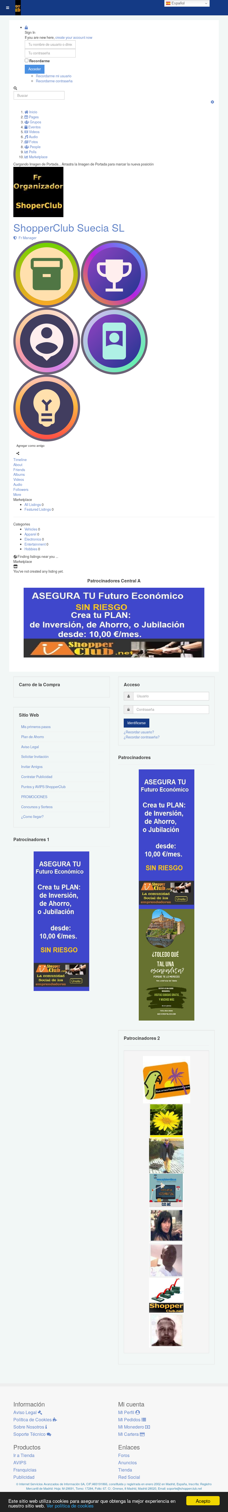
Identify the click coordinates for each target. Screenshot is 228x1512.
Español (177, 3)
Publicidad (23, 1477)
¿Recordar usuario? (139, 732)
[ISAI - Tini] (166, 1225)
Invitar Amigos (32, 766)
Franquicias (24, 1470)
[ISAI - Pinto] (166, 1260)
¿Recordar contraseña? (142, 737)
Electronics (33, 539)
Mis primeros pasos (36, 726)
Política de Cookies (33, 1419)
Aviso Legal (30, 746)
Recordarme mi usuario (53, 75)
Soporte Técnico (30, 1434)
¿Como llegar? (32, 816)
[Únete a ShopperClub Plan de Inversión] (114, 622)
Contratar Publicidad (36, 776)
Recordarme (39, 61)
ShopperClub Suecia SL (69, 227)
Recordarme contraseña (54, 80)
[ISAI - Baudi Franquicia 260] (166, 1294)
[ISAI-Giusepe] (166, 1155)
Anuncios (127, 1462)
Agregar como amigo (30, 445)
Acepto (203, 1500)
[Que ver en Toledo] (166, 964)
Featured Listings (38, 509)
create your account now (73, 37)
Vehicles (31, 529)
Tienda (125, 1470)
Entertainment (35, 544)
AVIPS (19, 1462)
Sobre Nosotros (29, 1427)
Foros (124, 1455)
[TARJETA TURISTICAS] (166, 1079)
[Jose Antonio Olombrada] (61, 920)
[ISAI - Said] (166, 1329)
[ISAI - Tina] (166, 1120)
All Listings (33, 504)
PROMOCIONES (34, 796)
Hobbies (31, 548)
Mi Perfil (126, 1412)
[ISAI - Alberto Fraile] (166, 1190)
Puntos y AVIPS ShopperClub (43, 786)
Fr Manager (26, 237)
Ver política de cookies (70, 1505)
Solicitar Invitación (35, 756)
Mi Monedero (131, 1427)
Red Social (129, 1477)
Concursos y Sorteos (37, 806)
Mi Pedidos (130, 1419)
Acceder (34, 68)
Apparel (30, 534)
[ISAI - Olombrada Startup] (166, 838)
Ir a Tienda (23, 1455)
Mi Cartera (129, 1434)
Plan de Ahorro (32, 736)
